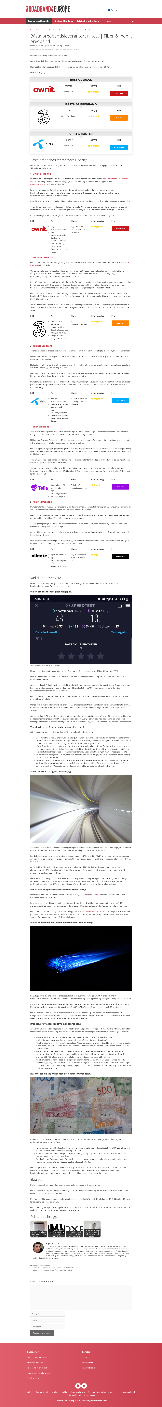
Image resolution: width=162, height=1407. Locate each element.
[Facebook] (78, 1386)
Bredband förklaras (64, 21)
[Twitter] (84, 1386)
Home (32, 30)
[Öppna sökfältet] (132, 21)
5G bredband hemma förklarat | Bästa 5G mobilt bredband (55, 1268)
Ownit (85, 894)
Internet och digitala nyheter (38, 1373)
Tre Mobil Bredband (43, 257)
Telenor (96, 894)
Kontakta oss (87, 1363)
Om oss (85, 1357)
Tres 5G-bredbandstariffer (93, 911)
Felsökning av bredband (88, 21)
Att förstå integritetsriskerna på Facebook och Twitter (52, 1270)
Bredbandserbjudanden (39, 21)
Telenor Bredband (42, 345)
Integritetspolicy (89, 1368)
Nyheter (108, 21)
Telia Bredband (41, 426)
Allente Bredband (42, 501)
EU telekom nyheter (35, 1378)
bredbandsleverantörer (40, 184)
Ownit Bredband (42, 173)
